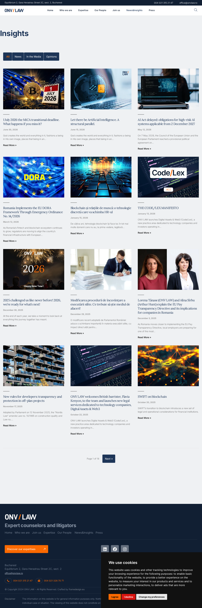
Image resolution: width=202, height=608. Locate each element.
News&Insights (84, 532)
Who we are (22, 532)
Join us (36, 532)
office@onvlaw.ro (14, 573)
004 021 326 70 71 (54, 580)
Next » (109, 458)
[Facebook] (115, 549)
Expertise (49, 532)
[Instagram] (125, 549)
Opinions (51, 56)
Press (99, 532)
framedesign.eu (77, 589)
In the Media (34, 56)
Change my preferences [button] (152, 597)
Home (8, 532)
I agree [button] (114, 597)
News (18, 56)
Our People (64, 532)
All (7, 56)
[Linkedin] (105, 549)
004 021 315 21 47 (23, 580)
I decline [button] (128, 597)
